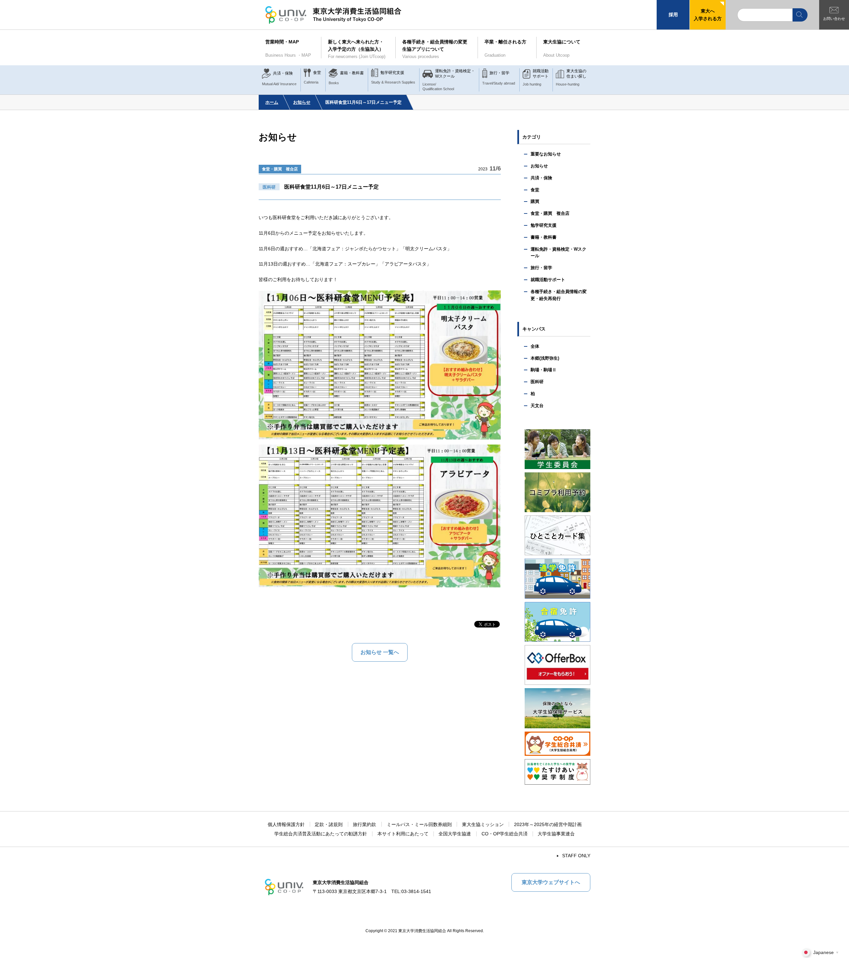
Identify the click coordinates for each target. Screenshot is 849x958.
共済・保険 (541, 177)
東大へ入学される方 (708, 14)
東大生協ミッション (483, 824)
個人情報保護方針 (286, 824)
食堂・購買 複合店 (280, 169)
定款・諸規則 (329, 824)
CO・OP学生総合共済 (505, 833)
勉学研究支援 (543, 225)
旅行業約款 (364, 824)
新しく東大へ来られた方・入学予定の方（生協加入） (356, 49)
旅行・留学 (541, 267)
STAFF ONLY (576, 855)
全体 (535, 346)
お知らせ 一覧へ (379, 652)
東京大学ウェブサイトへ (551, 882)
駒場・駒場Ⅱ (543, 369)
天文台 (537, 405)
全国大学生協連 (454, 833)
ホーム (271, 102)
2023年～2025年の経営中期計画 (548, 824)
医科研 (537, 381)
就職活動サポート (548, 279)
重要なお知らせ (546, 153)
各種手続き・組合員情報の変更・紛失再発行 (559, 295)
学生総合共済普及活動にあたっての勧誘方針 (320, 833)
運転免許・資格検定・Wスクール (558, 253)
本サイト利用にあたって (402, 833)
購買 (535, 201)
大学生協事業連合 (556, 833)
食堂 (535, 189)
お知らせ (301, 102)
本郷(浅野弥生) (545, 358)
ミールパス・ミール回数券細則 (419, 824)
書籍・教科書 (543, 237)
